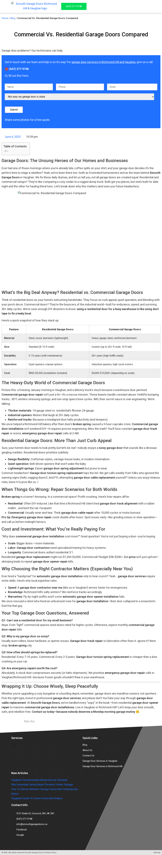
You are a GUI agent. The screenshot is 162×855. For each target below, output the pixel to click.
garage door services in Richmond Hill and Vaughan (104, 62)
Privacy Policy (50, 853)
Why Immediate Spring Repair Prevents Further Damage (42, 784)
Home (5, 18)
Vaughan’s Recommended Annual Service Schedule (39, 779)
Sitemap (156, 853)
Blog (12, 18)
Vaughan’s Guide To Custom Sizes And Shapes (37, 798)
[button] (149, 6)
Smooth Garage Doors (34, 853)
